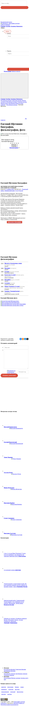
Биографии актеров (19, 701)
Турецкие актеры (22, 102)
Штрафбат (8, 279)
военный (12, 691)
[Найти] (14, 7)
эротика (9, 694)
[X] (27, 339)
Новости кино (19, 103)
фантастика (20, 691)
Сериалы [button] (6, 672)
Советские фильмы (20, 669)
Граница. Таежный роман (12, 291)
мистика (17, 689)
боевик (17, 687)
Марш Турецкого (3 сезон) (12, 286)
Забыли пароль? (16, 71)
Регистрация (7, 678)
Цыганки (7, 268)
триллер (3, 694)
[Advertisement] (14, 164)
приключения (5, 691)
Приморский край (10, 190)
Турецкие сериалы (9, 675)
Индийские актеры (12, 102)
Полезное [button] (6, 676)
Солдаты (7, 283)
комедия (3, 687)
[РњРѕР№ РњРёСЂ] (25, 339)
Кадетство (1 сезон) (10, 275)
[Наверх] (13, 665)
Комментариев (14, 147)
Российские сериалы (9, 673)
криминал (4, 689)
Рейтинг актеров (15, 678)
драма (22, 687)
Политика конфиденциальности (9, 704)
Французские (4, 103)
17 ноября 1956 (9, 189)
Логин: (9, 33)
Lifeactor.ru (4, 703)
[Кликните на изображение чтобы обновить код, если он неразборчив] (12, 372)
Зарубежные (11, 103)
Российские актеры (6, 100)
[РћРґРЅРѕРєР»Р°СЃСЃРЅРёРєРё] (23, 339)
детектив (10, 689)
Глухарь (7, 271)
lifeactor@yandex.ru (18, 703)
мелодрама (10, 687)
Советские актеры (17, 100)
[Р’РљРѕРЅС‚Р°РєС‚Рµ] (21, 339)
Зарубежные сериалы (21, 673)
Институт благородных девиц (13, 263)
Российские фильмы (9, 669)
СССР (16, 190)
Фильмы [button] (6, 668)
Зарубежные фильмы (9, 671)
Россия (21, 190)
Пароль (9, 51)
